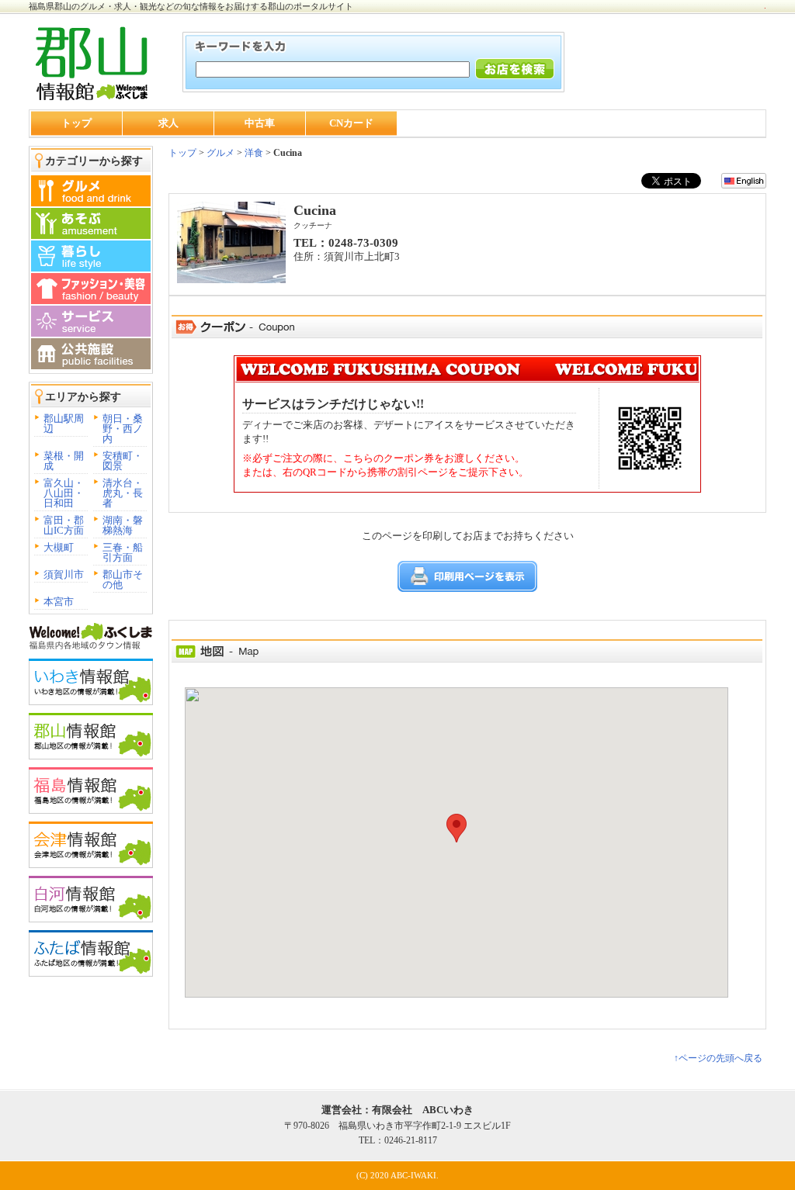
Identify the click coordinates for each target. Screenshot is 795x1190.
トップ (76, 123)
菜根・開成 (63, 461)
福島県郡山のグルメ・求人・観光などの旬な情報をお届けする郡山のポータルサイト (191, 6)
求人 (168, 123)
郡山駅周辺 (63, 423)
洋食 (254, 152)
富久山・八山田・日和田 (63, 493)
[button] (456, 828)
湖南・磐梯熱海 (122, 525)
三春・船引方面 (122, 552)
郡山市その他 (122, 579)
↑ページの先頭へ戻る (718, 1058)
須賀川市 (63, 574)
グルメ (219, 152)
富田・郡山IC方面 (63, 525)
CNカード (351, 123)
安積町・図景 (122, 461)
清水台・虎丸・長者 (122, 493)
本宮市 (58, 601)
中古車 (260, 123)
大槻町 (58, 547)
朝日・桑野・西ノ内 (122, 429)
